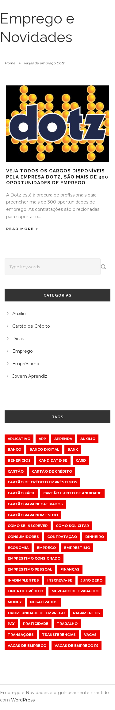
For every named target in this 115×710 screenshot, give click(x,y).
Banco (14, 449)
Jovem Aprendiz (29, 376)
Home (10, 63)
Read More (20, 229)
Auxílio (19, 313)
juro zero (91, 580)
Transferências (59, 635)
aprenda (63, 439)
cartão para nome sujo (33, 515)
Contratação (62, 537)
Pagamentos (86, 613)
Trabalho (67, 624)
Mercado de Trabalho (75, 591)
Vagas (90, 635)
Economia (18, 548)
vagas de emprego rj (76, 645)
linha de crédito (25, 591)
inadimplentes (23, 580)
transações (21, 635)
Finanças (69, 569)
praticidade (35, 624)
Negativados (44, 602)
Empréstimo (25, 363)
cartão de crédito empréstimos (42, 482)
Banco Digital (44, 449)
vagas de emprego (27, 645)
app (42, 439)
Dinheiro (94, 537)
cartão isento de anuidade (72, 493)
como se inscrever (28, 526)
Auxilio (87, 439)
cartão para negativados (35, 504)
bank (72, 449)
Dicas (18, 338)
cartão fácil (21, 493)
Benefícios (19, 460)
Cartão (16, 471)
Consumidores (23, 537)
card (81, 460)
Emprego (22, 351)
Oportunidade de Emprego (36, 613)
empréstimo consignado (34, 558)
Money (15, 602)
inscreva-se (59, 580)
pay (11, 624)
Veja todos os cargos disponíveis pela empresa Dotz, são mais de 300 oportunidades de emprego (57, 177)
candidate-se (53, 460)
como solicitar (72, 526)
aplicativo (19, 439)
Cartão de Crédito (31, 326)
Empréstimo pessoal (30, 569)
